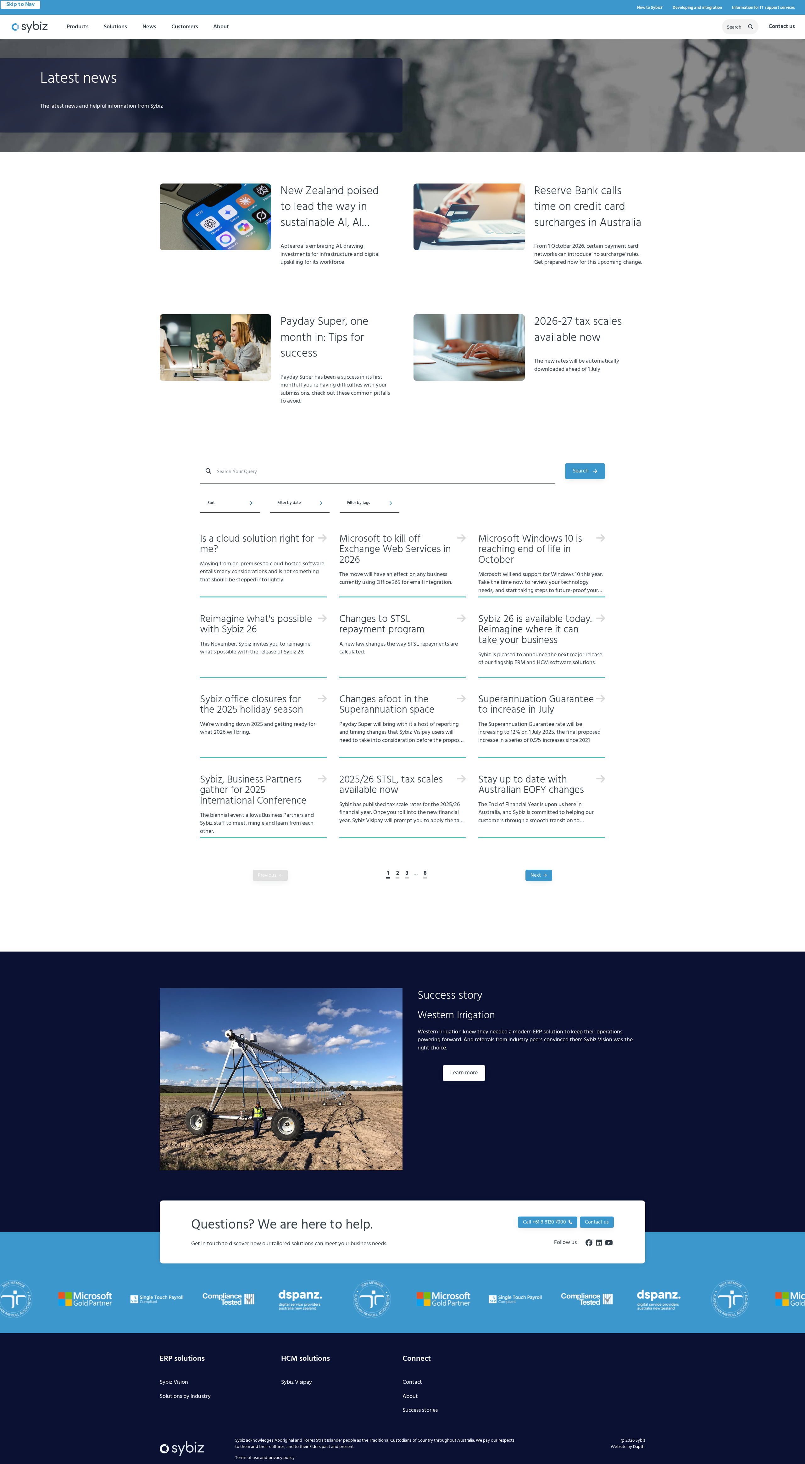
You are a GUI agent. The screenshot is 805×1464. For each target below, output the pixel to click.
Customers (184, 26)
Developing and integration (697, 7)
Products (78, 26)
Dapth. (639, 1446)
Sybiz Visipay (296, 1382)
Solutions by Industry (185, 1397)
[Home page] (29, 27)
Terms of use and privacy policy (265, 1458)
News (149, 26)
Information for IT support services (763, 7)
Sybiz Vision (174, 1382)
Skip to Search (23, 4)
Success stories (420, 1410)
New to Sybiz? (650, 7)
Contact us (782, 27)
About (221, 26)
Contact (412, 1382)
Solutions (115, 26)
